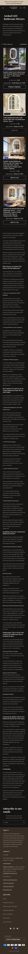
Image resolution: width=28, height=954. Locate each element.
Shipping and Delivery (8, 910)
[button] (3, 8)
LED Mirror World (15, 951)
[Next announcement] (25, 2)
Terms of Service (7, 922)
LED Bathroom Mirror (8, 902)
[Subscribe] (23, 822)
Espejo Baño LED (7, 889)
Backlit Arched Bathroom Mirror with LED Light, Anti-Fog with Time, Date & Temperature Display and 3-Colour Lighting (13, 165)
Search (5, 898)
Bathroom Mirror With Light (10, 906)
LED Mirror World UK (8, 883)
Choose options (14, 87)
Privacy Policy (6, 918)
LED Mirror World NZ (8, 886)
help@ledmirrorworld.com (10, 873)
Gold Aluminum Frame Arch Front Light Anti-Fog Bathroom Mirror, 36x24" (14, 119)
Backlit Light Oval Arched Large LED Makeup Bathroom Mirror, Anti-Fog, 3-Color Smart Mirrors (14, 75)
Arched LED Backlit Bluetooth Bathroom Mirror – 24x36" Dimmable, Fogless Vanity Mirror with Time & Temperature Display (13, 212)
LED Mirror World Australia (10, 880)
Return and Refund (8, 914)
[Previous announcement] (3, 2)
